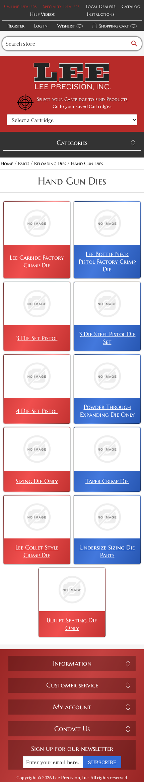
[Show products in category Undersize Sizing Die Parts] (107, 517)
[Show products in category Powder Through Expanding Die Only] (107, 376)
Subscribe (102, 762)
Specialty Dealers (61, 6)
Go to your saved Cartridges (82, 106)
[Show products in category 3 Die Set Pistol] (37, 303)
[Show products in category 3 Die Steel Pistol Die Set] (107, 303)
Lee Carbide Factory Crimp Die (37, 261)
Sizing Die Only (37, 481)
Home (7, 163)
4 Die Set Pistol (37, 411)
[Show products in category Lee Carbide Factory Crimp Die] (37, 223)
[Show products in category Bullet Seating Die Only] (72, 589)
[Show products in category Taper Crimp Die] (107, 449)
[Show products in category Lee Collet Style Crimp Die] (37, 517)
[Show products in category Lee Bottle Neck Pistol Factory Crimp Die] (107, 223)
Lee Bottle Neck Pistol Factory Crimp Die (107, 261)
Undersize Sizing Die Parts (107, 551)
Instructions (100, 14)
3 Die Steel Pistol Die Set (107, 338)
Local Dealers (100, 6)
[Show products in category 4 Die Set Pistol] (37, 376)
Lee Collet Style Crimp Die (37, 551)
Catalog (131, 6)
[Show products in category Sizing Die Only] (37, 449)
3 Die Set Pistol (37, 338)
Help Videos (42, 14)
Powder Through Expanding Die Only (107, 410)
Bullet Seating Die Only (72, 624)
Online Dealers (20, 6)
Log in (41, 26)
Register (15, 26)
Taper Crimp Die (107, 481)
